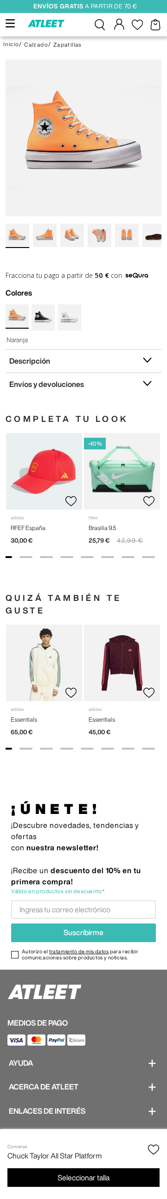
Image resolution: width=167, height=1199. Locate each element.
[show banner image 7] (128, 557)
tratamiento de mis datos (79, 951)
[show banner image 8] (148, 557)
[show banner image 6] (107, 557)
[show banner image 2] (26, 557)
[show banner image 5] (87, 557)
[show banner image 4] (67, 557)
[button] (99, 24)
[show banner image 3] (46, 557)
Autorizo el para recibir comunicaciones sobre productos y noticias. (80, 954)
